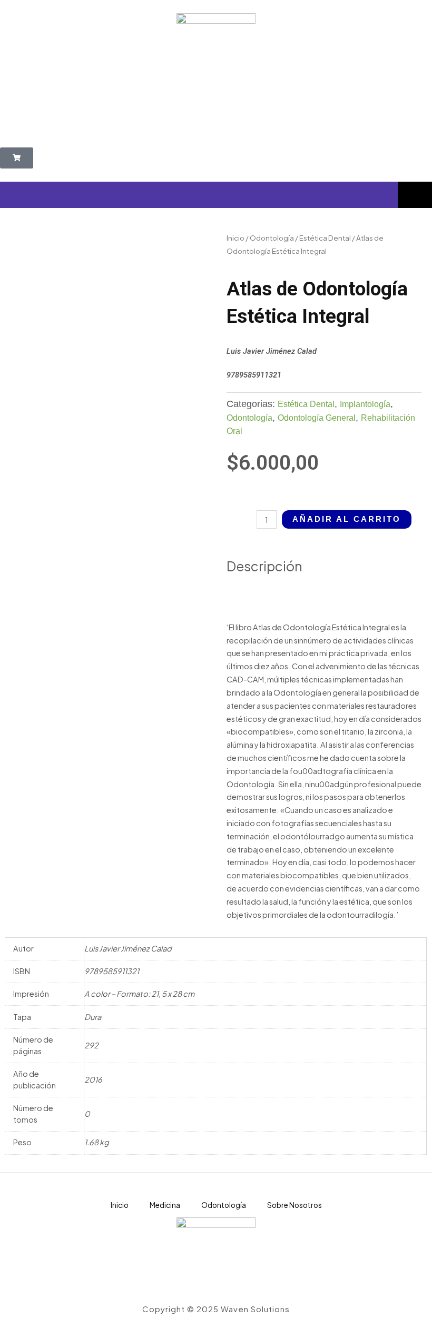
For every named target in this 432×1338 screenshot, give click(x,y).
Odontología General (317, 417)
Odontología (272, 237)
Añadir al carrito (346, 519)
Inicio (235, 237)
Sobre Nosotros (294, 1205)
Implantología (365, 404)
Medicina (165, 1205)
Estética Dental (325, 237)
